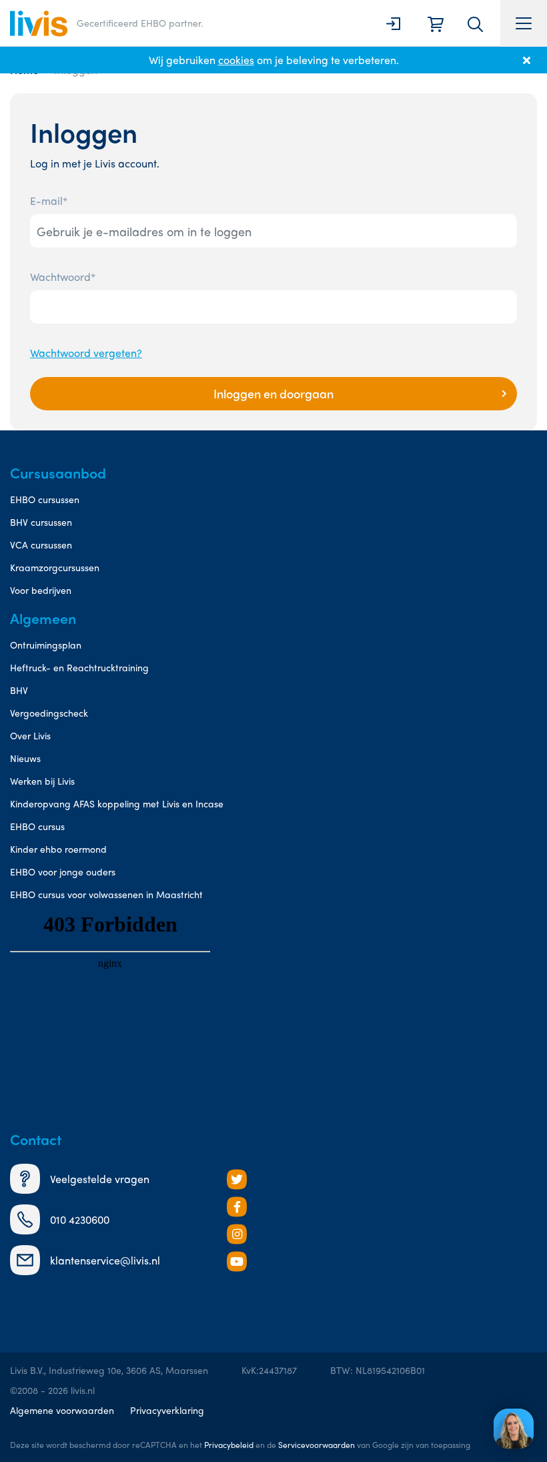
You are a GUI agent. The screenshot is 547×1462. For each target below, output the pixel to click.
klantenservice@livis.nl (105, 1260)
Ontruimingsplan (45, 644)
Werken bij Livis (42, 780)
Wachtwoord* (62, 276)
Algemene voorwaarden (62, 1410)
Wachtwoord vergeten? (86, 352)
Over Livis (30, 735)
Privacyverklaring (167, 1410)
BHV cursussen (41, 521)
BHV (19, 690)
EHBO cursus (37, 826)
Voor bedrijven (40, 590)
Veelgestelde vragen (99, 1178)
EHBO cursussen (44, 499)
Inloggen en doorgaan (273, 393)
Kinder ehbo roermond (58, 848)
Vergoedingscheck (49, 712)
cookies (236, 59)
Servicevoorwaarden (316, 1445)
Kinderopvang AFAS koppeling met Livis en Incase (116, 803)
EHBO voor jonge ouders (62, 871)
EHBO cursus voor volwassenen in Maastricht (106, 894)
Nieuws (25, 758)
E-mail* (48, 200)
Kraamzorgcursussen (54, 567)
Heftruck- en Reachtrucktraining (79, 667)
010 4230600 (79, 1219)
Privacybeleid (228, 1445)
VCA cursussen (41, 544)
